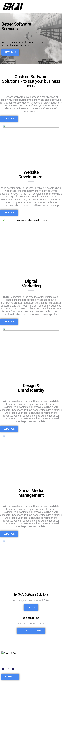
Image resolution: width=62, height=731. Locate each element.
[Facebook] (13, 669)
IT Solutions (39, 670)
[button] (55, 6)
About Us (6, 703)
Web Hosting (39, 687)
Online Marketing (42, 674)
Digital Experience (42, 683)
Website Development (45, 666)
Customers (7, 707)
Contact (5, 715)
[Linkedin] (3, 669)
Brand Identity (40, 679)
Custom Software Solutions (42, 661)
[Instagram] (8, 669)
